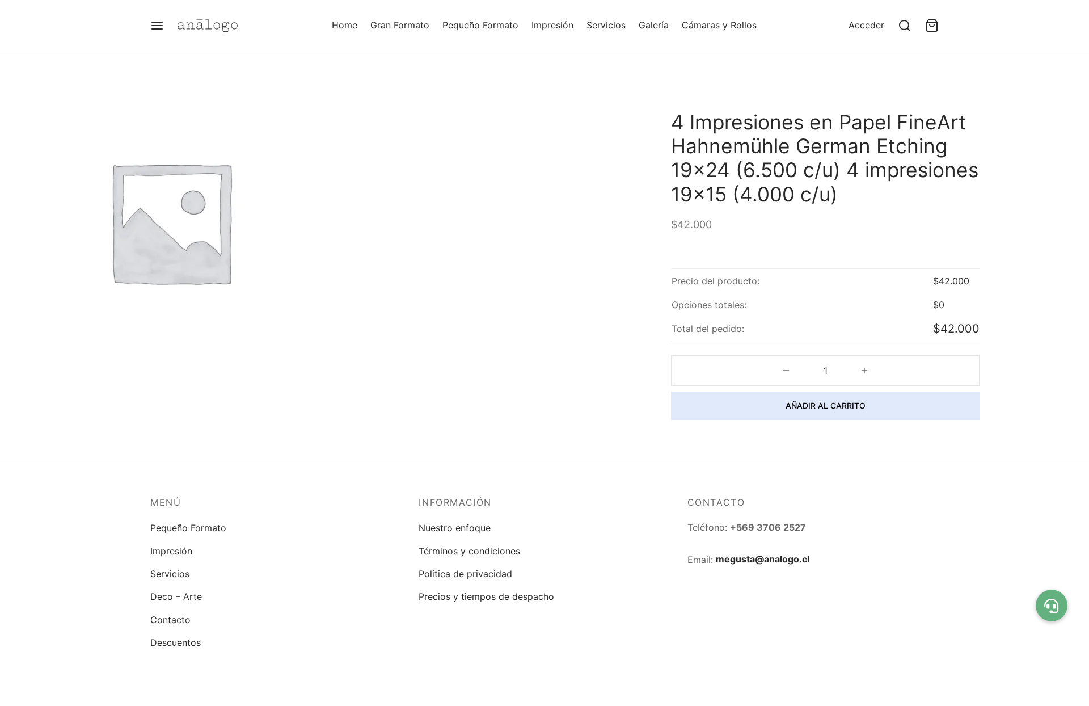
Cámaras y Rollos (719, 25)
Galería (654, 25)
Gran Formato (399, 25)
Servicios (606, 25)
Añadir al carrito (826, 405)
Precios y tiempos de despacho (486, 596)
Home (344, 25)
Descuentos (175, 642)
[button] (1051, 605)
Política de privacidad (465, 573)
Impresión (552, 25)
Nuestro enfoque (455, 527)
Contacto (170, 619)
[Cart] (932, 25)
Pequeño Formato (480, 25)
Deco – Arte (176, 596)
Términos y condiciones (469, 551)
